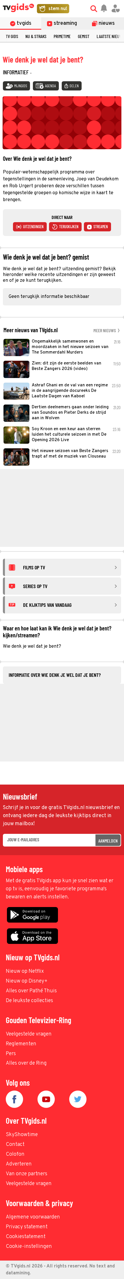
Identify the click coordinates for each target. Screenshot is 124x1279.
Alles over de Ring (26, 1063)
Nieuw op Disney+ (27, 981)
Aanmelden (108, 840)
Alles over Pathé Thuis (31, 991)
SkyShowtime (22, 1134)
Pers (11, 1054)
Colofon (15, 1154)
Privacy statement (27, 1227)
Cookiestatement (26, 1236)
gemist (83, 36)
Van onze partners (26, 1174)
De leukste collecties (29, 1000)
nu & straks (35, 36)
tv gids (12, 36)
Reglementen (21, 1044)
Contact (15, 1144)
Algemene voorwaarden (33, 1217)
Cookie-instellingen (29, 1246)
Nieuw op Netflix (25, 971)
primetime (62, 36)
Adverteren (19, 1164)
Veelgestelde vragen (29, 1034)
